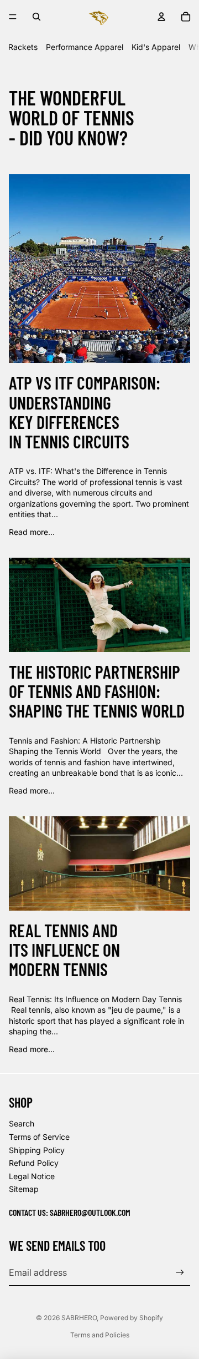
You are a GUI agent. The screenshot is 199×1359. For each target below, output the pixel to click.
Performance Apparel (84, 47)
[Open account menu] (161, 16)
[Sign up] (180, 1272)
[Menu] (12, 16)
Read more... (32, 532)
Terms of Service (39, 1136)
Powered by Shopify (131, 1317)
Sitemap (24, 1189)
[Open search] (36, 16)
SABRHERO (79, 1317)
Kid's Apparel (156, 47)
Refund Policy (34, 1163)
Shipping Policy (37, 1150)
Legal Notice (32, 1176)
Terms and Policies (99, 1335)
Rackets (23, 47)
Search (21, 1123)
